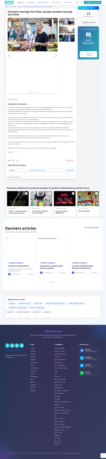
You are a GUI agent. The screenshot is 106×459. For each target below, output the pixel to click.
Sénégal (33, 390)
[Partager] (17, 160)
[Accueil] (7, 6)
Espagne (33, 359)
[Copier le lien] (13, 160)
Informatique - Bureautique (62, 427)
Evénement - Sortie (24, 303)
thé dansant (10, 312)
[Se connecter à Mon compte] (77, 2)
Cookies (42, 453)
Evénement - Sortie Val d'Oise (17, 307)
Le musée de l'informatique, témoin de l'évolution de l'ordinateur (83, 268)
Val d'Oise (12, 303)
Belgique (33, 354)
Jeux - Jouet (57, 441)
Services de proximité (60, 368)
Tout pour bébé (58, 407)
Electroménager (59, 393)
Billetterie (57, 444)
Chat (55, 373)
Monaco (33, 382)
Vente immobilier (59, 348)
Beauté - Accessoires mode (62, 410)
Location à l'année (59, 351)
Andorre (33, 351)
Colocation (57, 357)
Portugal (33, 371)
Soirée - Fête (38, 303)
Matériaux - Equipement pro (62, 402)
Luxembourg (34, 368)
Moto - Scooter (58, 418)
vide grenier (47, 312)
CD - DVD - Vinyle (59, 424)
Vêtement (57, 404)
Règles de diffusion (50, 453)
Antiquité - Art (58, 385)
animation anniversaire (23, 312)
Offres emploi (58, 362)
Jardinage (57, 399)
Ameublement (58, 388)
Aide (57, 453)
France (22, 2)
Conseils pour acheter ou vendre (72, 453)
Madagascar (34, 376)
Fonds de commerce (60, 359)
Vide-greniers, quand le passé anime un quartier (51, 267)
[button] (56, 55)
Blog (61, 453)
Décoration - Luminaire (61, 390)
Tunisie (33, 388)
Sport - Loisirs (58, 433)
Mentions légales (34, 453)
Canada (33, 357)
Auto (55, 416)
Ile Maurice (34, 362)
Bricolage (57, 396)
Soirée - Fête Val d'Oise (37, 307)
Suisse (32, 373)
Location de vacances (60, 354)
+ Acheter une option (88, 22)
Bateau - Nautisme (59, 421)
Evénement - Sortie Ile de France (55, 303)
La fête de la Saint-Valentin (18, 266)
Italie (32, 365)
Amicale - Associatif (59, 379)
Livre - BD (57, 438)
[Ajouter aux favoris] (9, 160)
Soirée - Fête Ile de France (76, 303)
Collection (57, 435)
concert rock (36, 312)
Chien (56, 371)
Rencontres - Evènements (16, 263)
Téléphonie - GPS (59, 430)
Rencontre (57, 376)
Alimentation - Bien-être (61, 413)
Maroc (32, 379)
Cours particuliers (59, 365)
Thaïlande (33, 385)
